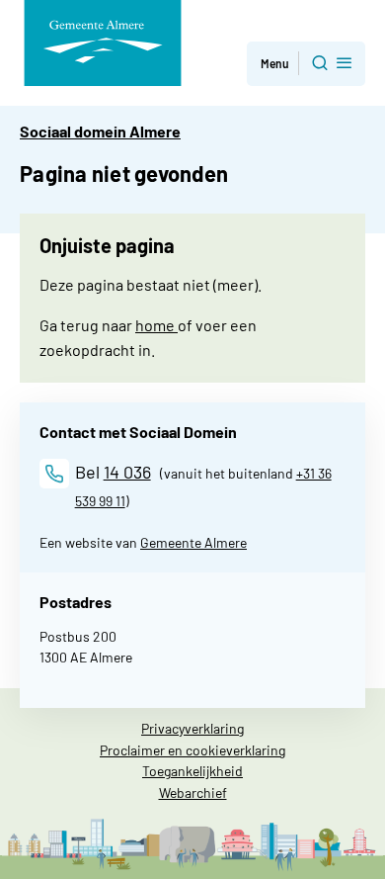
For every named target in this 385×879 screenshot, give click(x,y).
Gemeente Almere (193, 542)
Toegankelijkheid (192, 770)
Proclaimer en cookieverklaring (192, 750)
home (156, 324)
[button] (306, 64)
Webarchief (193, 792)
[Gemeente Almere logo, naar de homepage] (103, 43)
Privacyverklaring (192, 728)
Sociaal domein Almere (100, 131)
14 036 (127, 472)
